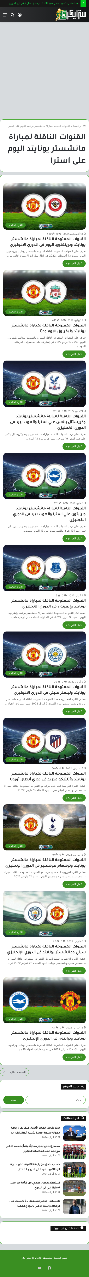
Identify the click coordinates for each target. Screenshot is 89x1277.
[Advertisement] (44, 72)
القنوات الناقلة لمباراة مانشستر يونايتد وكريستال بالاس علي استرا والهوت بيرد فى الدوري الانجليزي (48, 422)
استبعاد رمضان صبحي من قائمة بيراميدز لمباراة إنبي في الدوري (43, 3)
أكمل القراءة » (74, 263)
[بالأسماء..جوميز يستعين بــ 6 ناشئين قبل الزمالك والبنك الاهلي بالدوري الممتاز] (74, 1206)
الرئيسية (78, 125)
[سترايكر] (70, 14)
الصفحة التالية (18, 1072)
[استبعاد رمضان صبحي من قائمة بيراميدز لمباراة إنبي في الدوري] (74, 1188)
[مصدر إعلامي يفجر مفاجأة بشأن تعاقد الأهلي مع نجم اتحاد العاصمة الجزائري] (74, 1151)
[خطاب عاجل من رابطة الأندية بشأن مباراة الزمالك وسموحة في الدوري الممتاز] (74, 1170)
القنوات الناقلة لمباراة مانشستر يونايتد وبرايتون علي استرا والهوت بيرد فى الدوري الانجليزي (49, 514)
